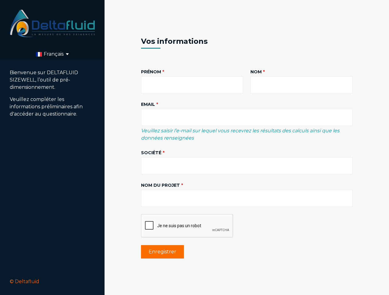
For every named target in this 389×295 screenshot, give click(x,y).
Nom (256, 72)
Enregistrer (162, 252)
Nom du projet (160, 185)
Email (148, 104)
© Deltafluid (24, 281)
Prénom (151, 72)
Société (151, 152)
